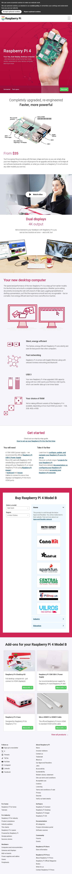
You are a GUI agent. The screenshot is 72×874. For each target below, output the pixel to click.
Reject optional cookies (32, 12)
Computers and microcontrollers (12, 847)
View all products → (59, 735)
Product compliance (8, 821)
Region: (8, 512)
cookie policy (34, 6)
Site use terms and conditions (46, 778)
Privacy (38, 793)
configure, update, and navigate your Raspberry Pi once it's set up (52, 455)
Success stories (7, 839)
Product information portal (44, 827)
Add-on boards (6, 853)
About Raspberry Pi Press (44, 858)
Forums (38, 838)
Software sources (42, 830)
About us (39, 760)
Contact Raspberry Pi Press (45, 870)
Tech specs (15, 89)
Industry (36, 619)
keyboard (10, 473)
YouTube (7, 762)
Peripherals (5, 862)
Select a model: (11, 505)
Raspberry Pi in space (9, 830)
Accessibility (40, 769)
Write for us (40, 867)
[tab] (32, 504)
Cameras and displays (9, 850)
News (38, 748)
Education (37, 626)
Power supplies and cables (10, 856)
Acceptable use (41, 781)
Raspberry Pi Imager (43, 813)
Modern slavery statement (44, 775)
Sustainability (40, 772)
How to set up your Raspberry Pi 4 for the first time (36, 441)
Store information (41, 850)
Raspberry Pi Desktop (43, 810)
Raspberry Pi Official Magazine (46, 861)
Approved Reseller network (42, 519)
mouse (20, 473)
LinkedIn (7, 768)
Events (38, 841)
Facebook (7, 772)
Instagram (7, 765)
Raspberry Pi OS (41, 816)
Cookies (38, 784)
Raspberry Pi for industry (10, 818)
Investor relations (42, 751)
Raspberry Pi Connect (43, 807)
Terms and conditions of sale (45, 790)
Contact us (39, 754)
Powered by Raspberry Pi (10, 833)
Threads (6, 755)
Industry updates (7, 824)
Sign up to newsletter (11, 748)
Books (38, 864)
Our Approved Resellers (44, 763)
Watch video (38, 194)
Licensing (39, 787)
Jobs (37, 766)
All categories (40, 824)
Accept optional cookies (11, 12)
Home (35, 507)
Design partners (7, 836)
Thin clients (5, 827)
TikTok (6, 758)
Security (38, 796)
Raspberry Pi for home (9, 807)
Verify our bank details (43, 799)
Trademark (39, 757)
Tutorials (4, 810)
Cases (4, 859)
